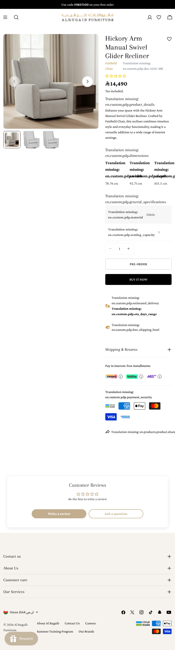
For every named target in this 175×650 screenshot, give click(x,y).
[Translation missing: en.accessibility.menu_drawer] (5, 17)
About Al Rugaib (48, 623)
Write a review (59, 514)
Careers (90, 623)
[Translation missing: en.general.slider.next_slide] (87, 81)
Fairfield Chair (111, 65)
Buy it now (138, 279)
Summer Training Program (55, 631)
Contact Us (72, 623)
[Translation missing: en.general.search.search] (16, 17)
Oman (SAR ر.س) (22, 612)
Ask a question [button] (116, 514)
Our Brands (86, 631)
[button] (115, 76)
